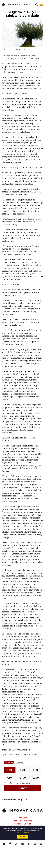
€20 (22, 770)
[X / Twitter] (16, 843)
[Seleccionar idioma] (41, 5)
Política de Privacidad (22, 821)
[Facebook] (10, 843)
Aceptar (22, 836)
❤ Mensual (19, 762)
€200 (35, 777)
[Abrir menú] (41, 843)
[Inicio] (3, 843)
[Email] (35, 843)
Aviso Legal (22, 818)
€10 (9, 770)
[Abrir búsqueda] (36, 4)
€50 (9, 777)
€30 (35, 770)
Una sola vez (9, 762)
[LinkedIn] (22, 843)
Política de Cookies (22, 824)
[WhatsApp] (28, 843)
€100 (22, 777)
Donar (22, 788)
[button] (22, 799)
